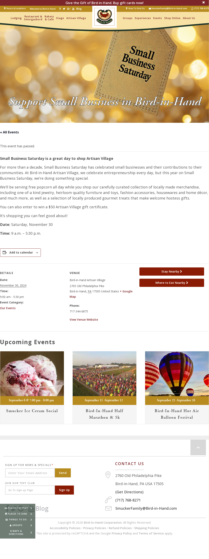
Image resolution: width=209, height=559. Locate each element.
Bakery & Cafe (49, 18)
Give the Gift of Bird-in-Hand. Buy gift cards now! (104, 3)
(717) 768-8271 (201, 8)
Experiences (143, 18)
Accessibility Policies (65, 528)
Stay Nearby (170, 271)
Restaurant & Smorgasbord (33, 18)
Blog (79, 8)
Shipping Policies (146, 528)
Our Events (8, 308)
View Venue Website (84, 319)
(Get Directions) (129, 491)
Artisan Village (76, 18)
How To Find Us (136, 8)
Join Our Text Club (20, 483)
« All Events (9, 132)
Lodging (16, 18)
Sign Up (64, 490)
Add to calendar (21, 252)
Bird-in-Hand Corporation (103, 522)
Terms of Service (151, 533)
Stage (60, 18)
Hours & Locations (16, 8)
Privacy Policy (122, 533)
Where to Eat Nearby (170, 283)
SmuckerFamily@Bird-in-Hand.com (169, 8)
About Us (189, 18)
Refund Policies (120, 528)
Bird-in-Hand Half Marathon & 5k (104, 414)
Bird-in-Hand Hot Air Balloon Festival (177, 414)
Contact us (129, 463)
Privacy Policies (94, 528)
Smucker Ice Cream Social (32, 411)
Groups (128, 18)
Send (63, 473)
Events (157, 18)
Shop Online (172, 18)
